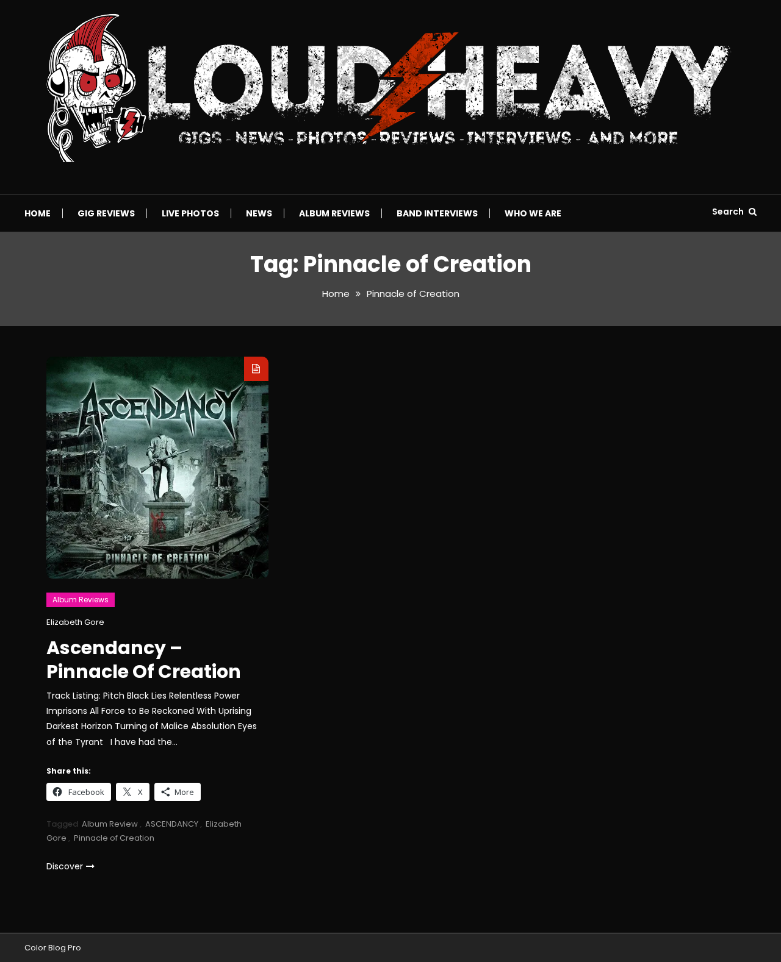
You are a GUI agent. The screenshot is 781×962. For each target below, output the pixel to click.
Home (37, 213)
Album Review (110, 824)
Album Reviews (334, 213)
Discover (64, 866)
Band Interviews (437, 213)
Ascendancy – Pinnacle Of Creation (143, 660)
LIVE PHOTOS (190, 213)
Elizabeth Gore (75, 622)
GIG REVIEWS (106, 213)
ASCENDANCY (171, 824)
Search (729, 211)
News (259, 213)
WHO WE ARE (533, 213)
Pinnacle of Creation (114, 838)
